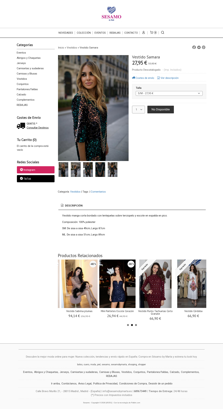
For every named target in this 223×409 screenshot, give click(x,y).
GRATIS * (32, 123)
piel (99, 364)
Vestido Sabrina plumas (79, 311)
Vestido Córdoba (193, 311)
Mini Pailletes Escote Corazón (117, 311)
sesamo (106, 364)
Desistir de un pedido (160, 383)
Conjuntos (23, 84)
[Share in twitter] (199, 47)
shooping (132, 364)
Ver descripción (170, 78)
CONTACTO (131, 32)
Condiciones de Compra (133, 383)
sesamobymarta (119, 364)
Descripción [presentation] (73, 205)
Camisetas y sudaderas (30, 68)
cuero (86, 364)
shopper (142, 364)
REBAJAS (115, 32)
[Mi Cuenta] (143, 33)
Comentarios (98, 191)
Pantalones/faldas (27, 89)
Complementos (25, 99)
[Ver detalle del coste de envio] (22, 126)
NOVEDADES (66, 32)
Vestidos (22, 78)
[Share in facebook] (194, 47)
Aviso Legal (84, 383)
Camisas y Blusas (27, 73)
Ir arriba (55, 383)
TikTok (27, 178)
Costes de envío (145, 78)
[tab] (71, 206)
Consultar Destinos (38, 127)
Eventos (21, 52)
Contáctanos (68, 383)
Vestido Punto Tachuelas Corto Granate (155, 312)
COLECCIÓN (84, 32)
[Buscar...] (162, 33)
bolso (79, 364)
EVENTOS (100, 32)
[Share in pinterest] (203, 47)
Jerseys (21, 63)
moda (93, 364)
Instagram (29, 170)
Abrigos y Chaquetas (29, 57)
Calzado (21, 94)
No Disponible (161, 109)
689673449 (140, 391)
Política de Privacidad (105, 383)
